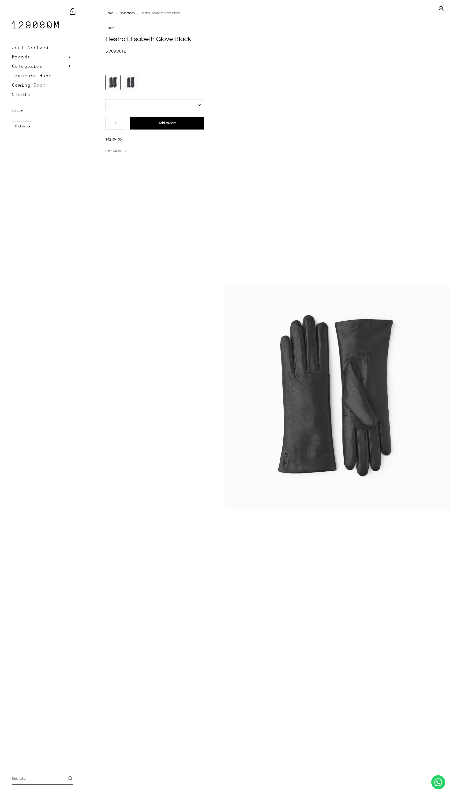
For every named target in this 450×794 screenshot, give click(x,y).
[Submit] (70, 778)
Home (109, 13)
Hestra (109, 28)
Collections (127, 13)
